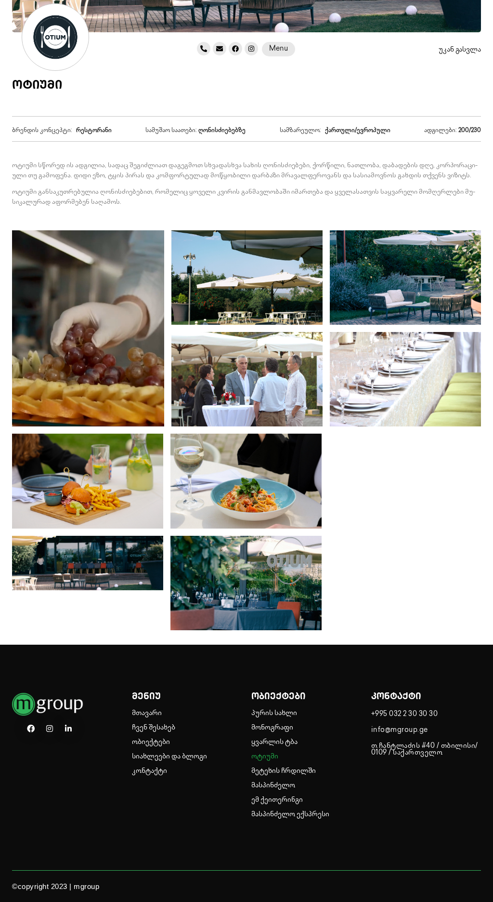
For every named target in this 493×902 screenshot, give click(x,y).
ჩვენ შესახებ (153, 727)
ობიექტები (151, 742)
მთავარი (147, 713)
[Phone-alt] (203, 48)
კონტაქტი (149, 771)
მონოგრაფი (272, 727)
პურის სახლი (274, 713)
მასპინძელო (273, 785)
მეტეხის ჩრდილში (283, 771)
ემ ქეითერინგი (277, 800)
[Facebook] (235, 48)
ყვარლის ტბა (274, 742)
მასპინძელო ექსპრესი (290, 814)
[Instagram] (251, 48)
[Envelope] (219, 48)
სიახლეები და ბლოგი (169, 756)
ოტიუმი (264, 756)
